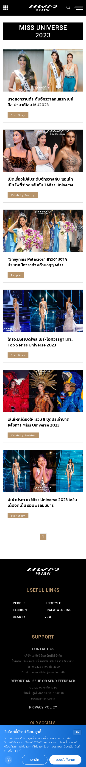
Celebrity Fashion (23, 435)
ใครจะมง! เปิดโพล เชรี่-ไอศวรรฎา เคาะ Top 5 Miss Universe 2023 (40, 342)
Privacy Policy (43, 707)
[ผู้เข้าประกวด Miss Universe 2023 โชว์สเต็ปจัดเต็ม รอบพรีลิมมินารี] (43, 471)
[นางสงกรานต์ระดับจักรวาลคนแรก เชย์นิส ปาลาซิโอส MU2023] (43, 70)
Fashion (20, 610)
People (16, 275)
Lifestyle (52, 603)
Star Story (18, 115)
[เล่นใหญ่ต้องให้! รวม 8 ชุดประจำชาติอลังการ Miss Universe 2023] (43, 391)
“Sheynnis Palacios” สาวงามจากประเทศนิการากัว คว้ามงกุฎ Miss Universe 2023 (37, 265)
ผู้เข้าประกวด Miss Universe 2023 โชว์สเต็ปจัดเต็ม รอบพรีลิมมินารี (42, 502)
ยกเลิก (34, 759)
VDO (47, 617)
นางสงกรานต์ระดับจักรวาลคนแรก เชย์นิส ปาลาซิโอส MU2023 (40, 102)
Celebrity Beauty (22, 195)
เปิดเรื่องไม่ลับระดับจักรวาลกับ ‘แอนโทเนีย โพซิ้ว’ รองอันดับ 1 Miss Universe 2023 (40, 185)
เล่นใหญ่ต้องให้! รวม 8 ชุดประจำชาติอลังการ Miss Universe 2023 (38, 422)
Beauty (19, 617)
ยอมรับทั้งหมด (65, 759)
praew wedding (58, 610)
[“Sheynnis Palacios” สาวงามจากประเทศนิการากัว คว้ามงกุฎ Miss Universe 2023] (43, 231)
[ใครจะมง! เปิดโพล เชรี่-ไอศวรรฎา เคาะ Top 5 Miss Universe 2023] (43, 311)
